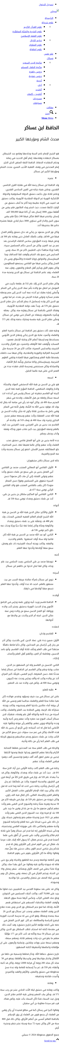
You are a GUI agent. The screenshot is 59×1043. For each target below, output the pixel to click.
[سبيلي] (54, 11)
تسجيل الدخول (46, 4)
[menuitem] (26, 4)
